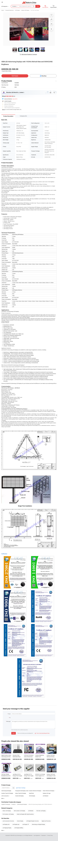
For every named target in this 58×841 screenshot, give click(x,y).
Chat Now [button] (44, 76)
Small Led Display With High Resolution (25, 814)
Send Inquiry (15, 76)
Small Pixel (31, 793)
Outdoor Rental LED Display (35, 790)
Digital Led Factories (46, 821)
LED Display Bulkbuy (18, 827)
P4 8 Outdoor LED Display (8, 814)
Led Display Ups (15, 824)
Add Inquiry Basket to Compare (29, 54)
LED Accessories (5, 795)
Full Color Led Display (35, 10)
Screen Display (20, 821)
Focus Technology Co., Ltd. (20, 835)
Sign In (3, 109)
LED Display (17, 10)
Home (2, 10)
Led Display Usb (6, 824)
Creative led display (19, 795)
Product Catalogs (21, 787)
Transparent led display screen (22, 790)
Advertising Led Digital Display (38, 824)
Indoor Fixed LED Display (20, 793)
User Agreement (37, 835)
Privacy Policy (50, 835)
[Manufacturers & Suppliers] (29, 2)
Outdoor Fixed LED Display (7, 793)
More (2, 830)
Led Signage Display (7, 827)
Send (13, 733)
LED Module (45, 795)
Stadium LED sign (47, 793)
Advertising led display (6, 790)
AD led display (32, 795)
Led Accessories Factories (8, 821)
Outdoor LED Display (25, 10)
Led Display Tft (25, 824)
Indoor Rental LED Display (48, 790)
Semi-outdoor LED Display (19, 810)
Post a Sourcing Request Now (42, 733)
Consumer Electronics (9, 10)
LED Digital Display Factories (32, 821)
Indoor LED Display (7, 810)
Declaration (43, 835)
